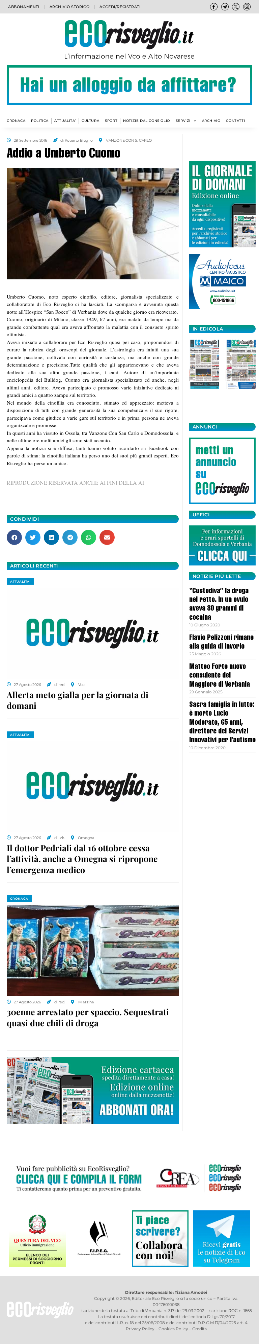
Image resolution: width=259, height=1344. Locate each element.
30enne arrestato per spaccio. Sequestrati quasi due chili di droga (88, 1017)
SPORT (111, 120)
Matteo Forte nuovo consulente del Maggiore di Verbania (219, 676)
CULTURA (90, 120)
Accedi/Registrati (119, 6)
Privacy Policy (140, 1328)
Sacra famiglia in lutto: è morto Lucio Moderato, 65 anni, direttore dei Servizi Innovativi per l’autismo (222, 723)
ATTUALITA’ (65, 120)
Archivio (211, 120)
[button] (14, 537)
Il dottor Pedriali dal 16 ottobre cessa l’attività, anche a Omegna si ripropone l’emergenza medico (82, 858)
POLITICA (40, 120)
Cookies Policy (173, 1328)
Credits (199, 1328)
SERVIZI (183, 120)
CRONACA (16, 120)
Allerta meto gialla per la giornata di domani (77, 700)
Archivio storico (70, 6)
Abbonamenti (23, 6)
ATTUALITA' (20, 581)
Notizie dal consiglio (146, 120)
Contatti (235, 120)
